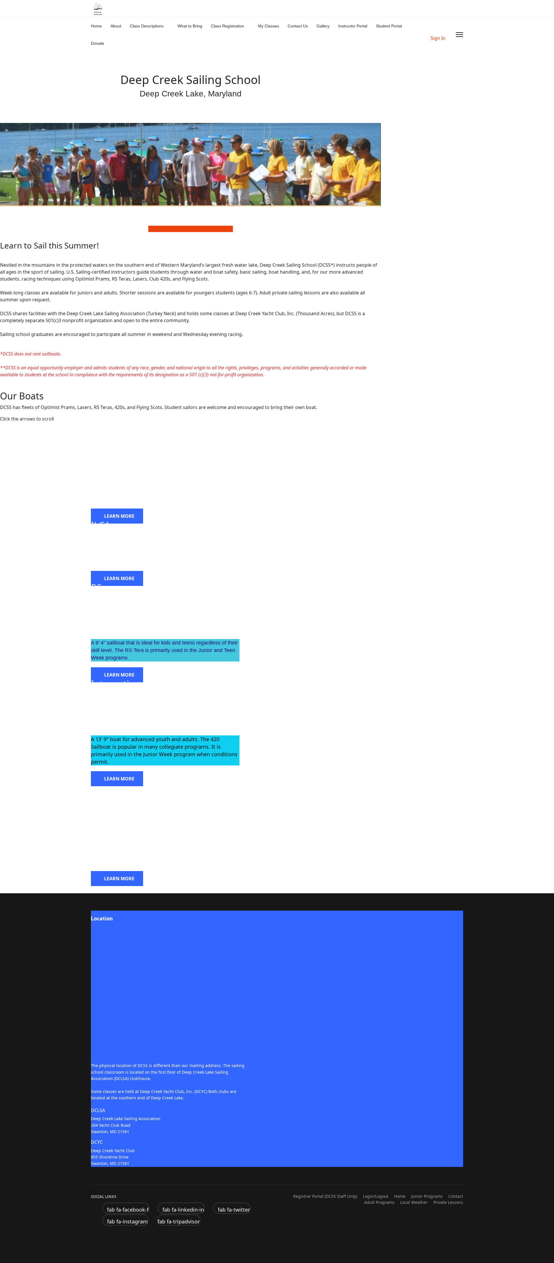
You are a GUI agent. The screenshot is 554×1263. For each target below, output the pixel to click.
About (116, 26)
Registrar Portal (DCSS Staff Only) (325, 1196)
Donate (97, 43)
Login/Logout (375, 1196)
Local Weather (414, 1202)
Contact (455, 1196)
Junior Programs (427, 1196)
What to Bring (189, 26)
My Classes (268, 26)
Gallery (323, 26)
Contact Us (298, 26)
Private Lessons (448, 1202)
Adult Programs (379, 1202)
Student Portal (389, 26)
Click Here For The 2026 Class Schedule (190, 229)
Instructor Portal (352, 26)
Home (96, 26)
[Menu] (459, 34)
